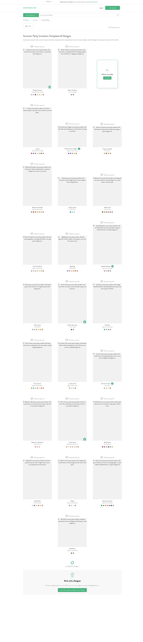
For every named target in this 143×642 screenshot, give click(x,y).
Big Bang (72, 266)
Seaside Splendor (105, 266)
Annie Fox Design (72, 92)
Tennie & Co (107, 151)
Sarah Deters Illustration (72, 444)
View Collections (30, 15)
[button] (37, 68)
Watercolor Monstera (37, 442)
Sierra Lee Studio (37, 503)
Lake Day (107, 325)
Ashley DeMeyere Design (37, 92)
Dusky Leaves (72, 207)
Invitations (35, 20)
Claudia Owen (72, 209)
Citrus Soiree (37, 384)
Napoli (72, 501)
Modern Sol (107, 207)
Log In (101, 8)
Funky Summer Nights (70, 149)
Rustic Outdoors (72, 90)
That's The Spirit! (37, 266)
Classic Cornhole (107, 149)
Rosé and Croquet (107, 501)
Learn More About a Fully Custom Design (72, 590)
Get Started (112, 8)
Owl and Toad (107, 209)
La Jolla (37, 149)
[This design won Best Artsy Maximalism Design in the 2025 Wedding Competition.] (84, 440)
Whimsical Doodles (37, 207)
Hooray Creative (37, 444)
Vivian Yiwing (72, 327)
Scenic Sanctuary (72, 325)
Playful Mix (37, 501)
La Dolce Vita (72, 384)
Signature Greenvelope (72, 151)
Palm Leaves (37, 325)
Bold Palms (72, 549)
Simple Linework (37, 90)
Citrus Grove (72, 442)
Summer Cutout (105, 384)
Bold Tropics (107, 442)
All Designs (26, 20)
